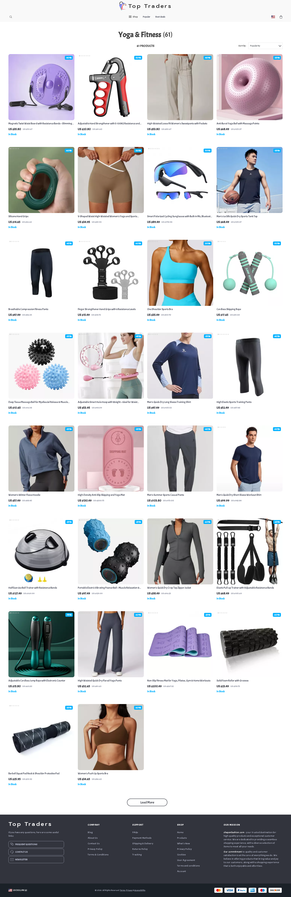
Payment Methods (142, 838)
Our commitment (233, 851)
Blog (90, 832)
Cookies (181, 854)
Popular (146, 16)
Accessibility (139, 890)
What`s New (183, 843)
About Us (93, 838)
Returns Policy (140, 849)
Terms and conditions (188, 865)
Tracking (137, 854)
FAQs (135, 832)
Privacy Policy (95, 849)
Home (180, 832)
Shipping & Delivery (142, 843)
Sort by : (242, 45)
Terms (122, 890)
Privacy (129, 890)
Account (181, 871)
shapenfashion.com (234, 832)
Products (182, 838)
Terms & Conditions (98, 854)
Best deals (160, 16)
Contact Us (94, 843)
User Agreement (186, 860)
